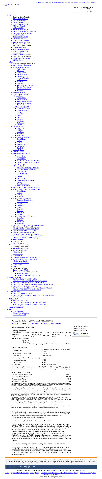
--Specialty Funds (18, 150)
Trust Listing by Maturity (21, 49)
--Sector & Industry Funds (21, 107)
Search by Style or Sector (21, 51)
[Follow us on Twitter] (21, 467)
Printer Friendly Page (80, 335)
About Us (84, 2)
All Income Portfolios (20, 38)
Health (19, 116)
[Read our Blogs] (34, 467)
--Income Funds (18, 96)
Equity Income (21, 72)
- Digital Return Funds (20, 261)
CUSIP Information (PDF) (21, 58)
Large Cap (21, 128)
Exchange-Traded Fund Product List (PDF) (26, 234)
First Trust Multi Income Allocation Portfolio (27, 290)
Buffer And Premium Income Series (28, 160)
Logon (46, 2)
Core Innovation (22, 171)
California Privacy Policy (70, 473)
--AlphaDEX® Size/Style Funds (23, 216)
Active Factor (21, 69)
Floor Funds (21, 164)
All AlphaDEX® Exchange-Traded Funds (26, 187)
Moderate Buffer (22, 273)
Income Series (21, 157)
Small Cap (20, 132)
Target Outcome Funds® (25, 85)
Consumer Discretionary (25, 108)
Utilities (19, 125)
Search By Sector (18, 239)
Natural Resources (23, 184)
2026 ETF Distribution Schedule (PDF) (25, 238)
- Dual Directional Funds (21, 263)
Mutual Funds (13, 299)
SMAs (11, 309)
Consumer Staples (22, 110)
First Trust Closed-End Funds (22, 293)
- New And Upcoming (20, 250)
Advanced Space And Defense (26, 169)
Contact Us (92, 2)
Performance (44, 323)
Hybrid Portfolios (18, 35)
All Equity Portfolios (19, 26)
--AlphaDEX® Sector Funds (22, 198)
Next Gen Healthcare (23, 186)
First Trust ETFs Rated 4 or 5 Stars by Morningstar (29, 225)
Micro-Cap (20, 133)
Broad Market (21, 139)
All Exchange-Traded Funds (22, 65)
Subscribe (76, 2)
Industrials (20, 117)
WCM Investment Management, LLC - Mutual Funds (30, 304)
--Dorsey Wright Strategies (21, 94)
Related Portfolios (55, 323)
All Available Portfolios (20, 19)
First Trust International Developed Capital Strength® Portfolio (33, 288)
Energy (19, 112)
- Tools (15, 266)
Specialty (20, 83)
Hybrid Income (22, 74)
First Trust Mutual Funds (21, 300)
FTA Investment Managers (57, 2)
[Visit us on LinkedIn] (25, 467)
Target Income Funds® (24, 101)
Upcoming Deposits (19, 20)
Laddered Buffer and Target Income (28, 275)
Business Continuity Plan (88, 473)
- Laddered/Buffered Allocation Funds (25, 257)
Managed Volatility (23, 78)
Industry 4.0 (21, 178)
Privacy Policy (34, 473)
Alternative (20, 71)
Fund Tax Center (18, 243)
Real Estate (20, 121)
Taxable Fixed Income (24, 89)
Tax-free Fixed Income (24, 87)
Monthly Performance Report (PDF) (24, 232)
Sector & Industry (22, 80)
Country (19, 142)
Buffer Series (21, 155)
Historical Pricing (33, 323)
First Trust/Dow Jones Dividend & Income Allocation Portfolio (33, 284)
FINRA (48, 470)
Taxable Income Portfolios (21, 42)
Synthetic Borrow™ (19, 315)
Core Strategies (18, 311)
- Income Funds (18, 254)
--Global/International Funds (22, 137)
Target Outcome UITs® (20, 37)
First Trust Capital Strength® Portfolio (25, 279)
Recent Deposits (18, 22)
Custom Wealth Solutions (21, 313)
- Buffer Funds (17, 252)
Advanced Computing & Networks (28, 168)
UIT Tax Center (18, 60)
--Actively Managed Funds (21, 67)
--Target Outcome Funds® (21, 153)
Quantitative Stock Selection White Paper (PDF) (28, 236)
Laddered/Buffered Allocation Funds (28, 162)
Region (19, 141)
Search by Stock (18, 53)
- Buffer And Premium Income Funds (25, 259)
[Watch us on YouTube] (29, 467)
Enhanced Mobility (23, 175)
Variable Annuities (15, 277)
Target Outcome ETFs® (20, 248)
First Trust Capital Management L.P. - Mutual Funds (29, 302)
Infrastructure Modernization (26, 180)
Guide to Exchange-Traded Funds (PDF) (26, 229)
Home (39, 2)
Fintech (19, 177)
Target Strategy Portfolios (21, 29)
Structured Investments (16, 308)
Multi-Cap (20, 135)
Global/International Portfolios (22, 33)
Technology (21, 123)
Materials (20, 119)
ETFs (11, 62)
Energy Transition (22, 173)
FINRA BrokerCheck (51, 474)
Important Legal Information (20, 473)
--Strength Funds (18, 151)
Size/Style (20, 81)
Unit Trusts (12, 15)
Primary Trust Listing (19, 47)
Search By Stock (18, 241)
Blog (69, 2)
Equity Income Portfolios (21, 40)
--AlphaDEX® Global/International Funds (26, 189)
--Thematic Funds (18, 166)
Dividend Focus (22, 146)
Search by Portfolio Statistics (22, 55)
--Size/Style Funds (19, 126)
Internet (19, 182)
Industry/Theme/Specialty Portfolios (24, 31)
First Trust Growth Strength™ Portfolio (25, 286)
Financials (20, 114)
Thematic (20, 90)
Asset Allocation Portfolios (21, 24)
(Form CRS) (55, 470)
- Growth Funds (18, 255)
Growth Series (21, 159)
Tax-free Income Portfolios (21, 44)
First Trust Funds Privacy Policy (51, 473)
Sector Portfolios (18, 28)
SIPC (40, 470)
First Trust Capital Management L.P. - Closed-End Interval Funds (33, 295)
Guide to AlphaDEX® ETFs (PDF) (24, 230)
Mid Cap (20, 130)
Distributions (15, 323)
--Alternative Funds (19, 92)
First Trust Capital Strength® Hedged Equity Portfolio (30, 281)
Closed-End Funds (15, 291)
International (21, 76)
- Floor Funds (17, 264)
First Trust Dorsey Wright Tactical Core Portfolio (28, 282)
